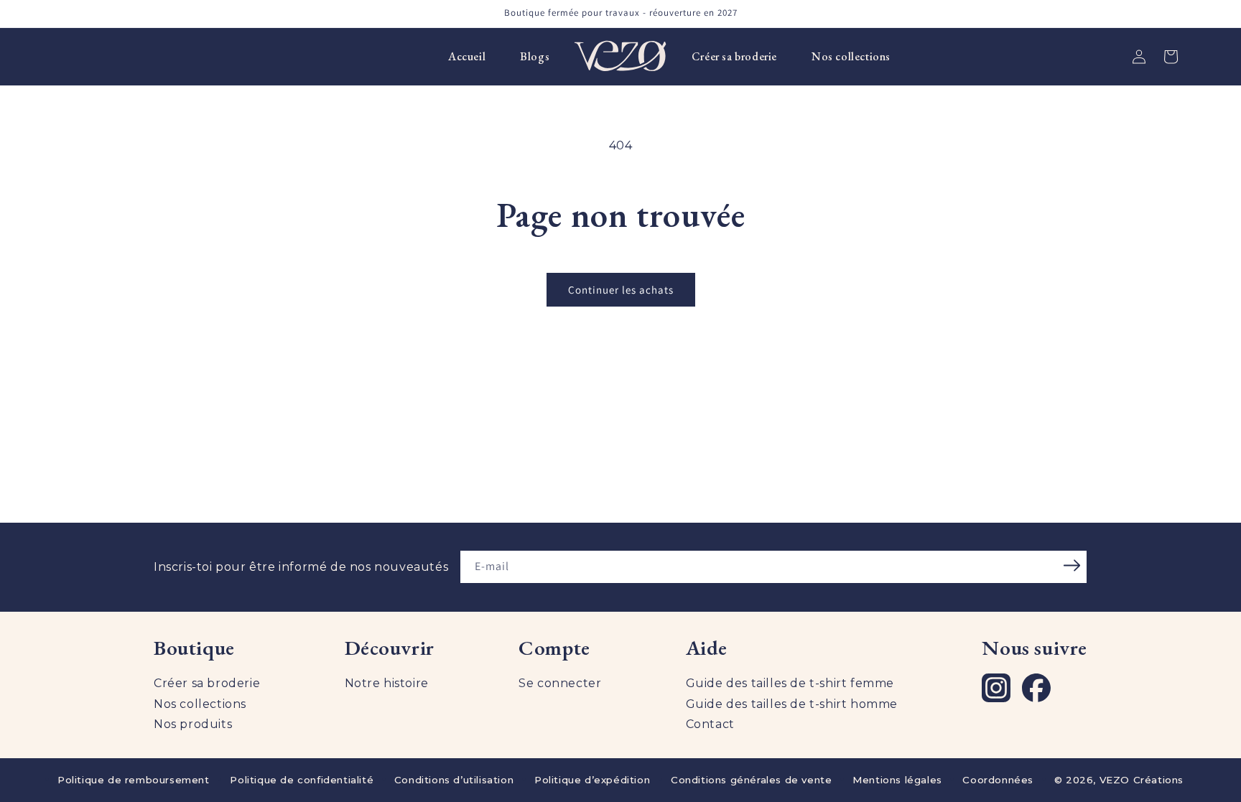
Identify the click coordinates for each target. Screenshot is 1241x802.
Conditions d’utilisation (453, 779)
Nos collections (851, 56)
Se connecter (560, 683)
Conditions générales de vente (751, 779)
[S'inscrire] (1071, 566)
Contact (710, 724)
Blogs (534, 56)
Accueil (466, 56)
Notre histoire (387, 683)
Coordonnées (997, 779)
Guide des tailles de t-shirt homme (792, 704)
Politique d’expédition (592, 779)
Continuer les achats (621, 290)
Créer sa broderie (734, 56)
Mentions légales (897, 779)
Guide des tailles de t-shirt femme (790, 683)
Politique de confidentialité (301, 779)
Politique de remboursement (133, 779)
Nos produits (193, 724)
